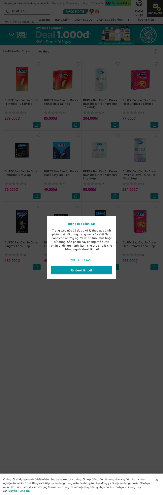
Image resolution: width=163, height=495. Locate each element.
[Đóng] (156, 480)
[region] (81, 484)
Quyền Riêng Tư (18, 491)
